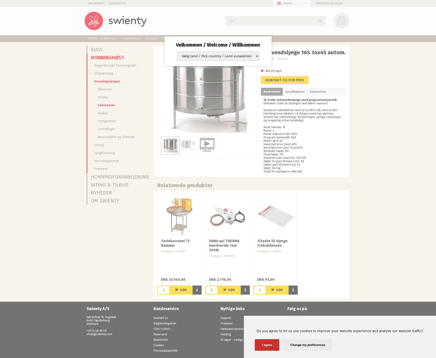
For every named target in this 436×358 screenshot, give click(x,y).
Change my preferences (307, 345)
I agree (267, 345)
